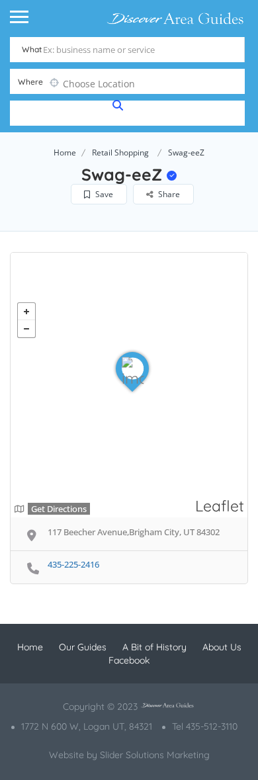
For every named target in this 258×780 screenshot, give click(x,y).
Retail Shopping (120, 152)
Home (65, 152)
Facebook (129, 660)
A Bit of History (154, 647)
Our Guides (83, 647)
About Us (221, 647)
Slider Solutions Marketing (155, 755)
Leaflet (219, 505)
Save (103, 194)
